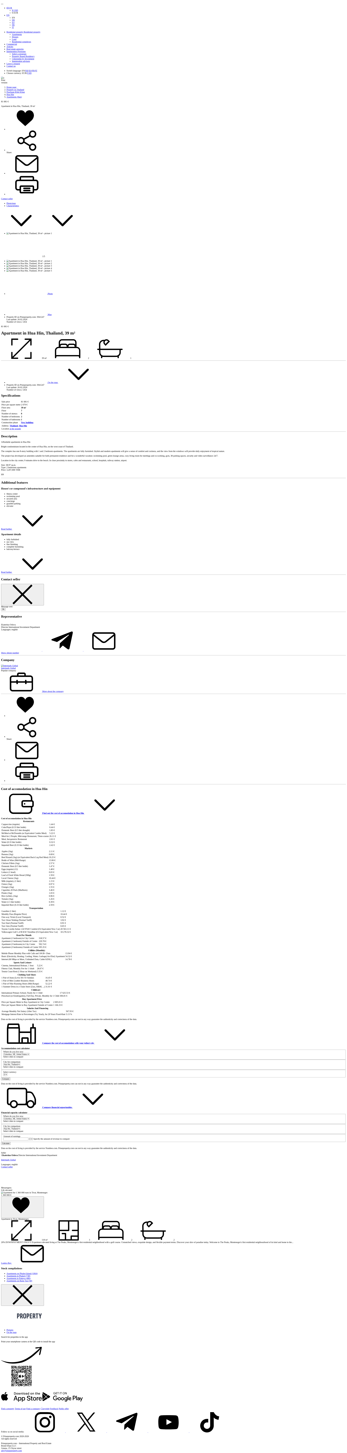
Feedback (54, 1409)
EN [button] (8, 15)
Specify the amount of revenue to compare (51, 1139)
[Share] (27, 150)
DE (13, 20)
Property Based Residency (23, 56)
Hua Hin (23, 426)
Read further (6, 529)
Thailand (14, 426)
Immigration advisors (21, 61)
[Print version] (27, 194)
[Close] (22, 1295)
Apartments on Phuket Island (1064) (22, 1273)
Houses (15, 37)
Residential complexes (21, 42)
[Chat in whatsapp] (21, 650)
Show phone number (10, 653)
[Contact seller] (32, 1263)
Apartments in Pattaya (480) (18, 1278)
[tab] (173, 804)
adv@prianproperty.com (11, 1450)
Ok (3, 609)
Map (49, 314)
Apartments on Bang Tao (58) (19, 1281)
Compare (5, 1079)
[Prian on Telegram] (127, 1432)
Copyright (45, 1409)
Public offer (64, 1409)
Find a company (33, 1409)
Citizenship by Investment (23, 59)
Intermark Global (8, 668)
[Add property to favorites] (27, 129)
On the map (12, 1332)
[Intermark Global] (9, 666)
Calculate (5, 1143)
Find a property (7, 1409)
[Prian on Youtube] (168, 1432)
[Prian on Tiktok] (209, 1432)
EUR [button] (9, 8)
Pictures (10, 1330)
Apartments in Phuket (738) (18, 1276)
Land (14, 39)
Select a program (19, 54)
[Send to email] (27, 173)
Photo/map (11, 203)
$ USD (15, 10)
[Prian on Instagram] (45, 1432)
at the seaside (15, 429)
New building (27, 422)
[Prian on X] (86, 1432)
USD (29, 73)
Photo (50, 294)
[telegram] (62, 650)
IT (13, 27)
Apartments (17, 34)
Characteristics (13, 206)
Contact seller (7, 199)
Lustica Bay (6, 1263)
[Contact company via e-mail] (103, 650)
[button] (63, 813)
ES (13, 22)
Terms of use (20, 1409)
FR (13, 25)
